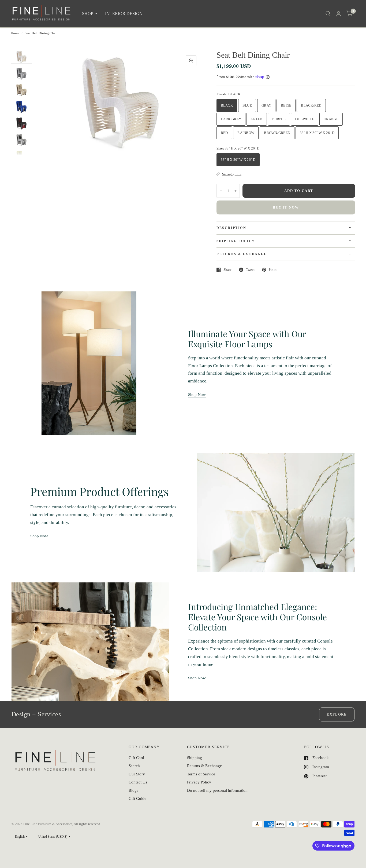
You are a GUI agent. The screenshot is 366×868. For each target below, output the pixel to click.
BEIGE (286, 105)
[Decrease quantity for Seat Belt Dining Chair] (221, 191)
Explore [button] (337, 714)
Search (134, 766)
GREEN (257, 119)
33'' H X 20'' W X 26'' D (317, 133)
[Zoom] (191, 60)
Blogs (133, 790)
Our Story (137, 774)
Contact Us (138, 782)
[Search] (328, 13)
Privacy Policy (199, 782)
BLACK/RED (311, 105)
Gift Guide (137, 798)
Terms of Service (201, 774)
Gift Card (136, 758)
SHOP (87, 13)
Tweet (250, 270)
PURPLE (279, 119)
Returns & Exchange (204, 766)
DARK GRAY (231, 119)
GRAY (266, 105)
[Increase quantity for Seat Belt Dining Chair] (235, 191)
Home (15, 33)
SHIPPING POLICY (235, 241)
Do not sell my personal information (217, 790)
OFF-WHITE (304, 119)
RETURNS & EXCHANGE (241, 254)
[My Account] (338, 13)
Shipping (194, 758)
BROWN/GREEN (277, 133)
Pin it (273, 270)
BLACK (227, 105)
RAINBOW (245, 133)
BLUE (247, 105)
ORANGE (331, 119)
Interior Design (124, 13)
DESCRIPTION (231, 228)
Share (227, 270)
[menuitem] (89, 14)
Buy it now (286, 207)
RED (224, 133)
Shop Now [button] (197, 394)
